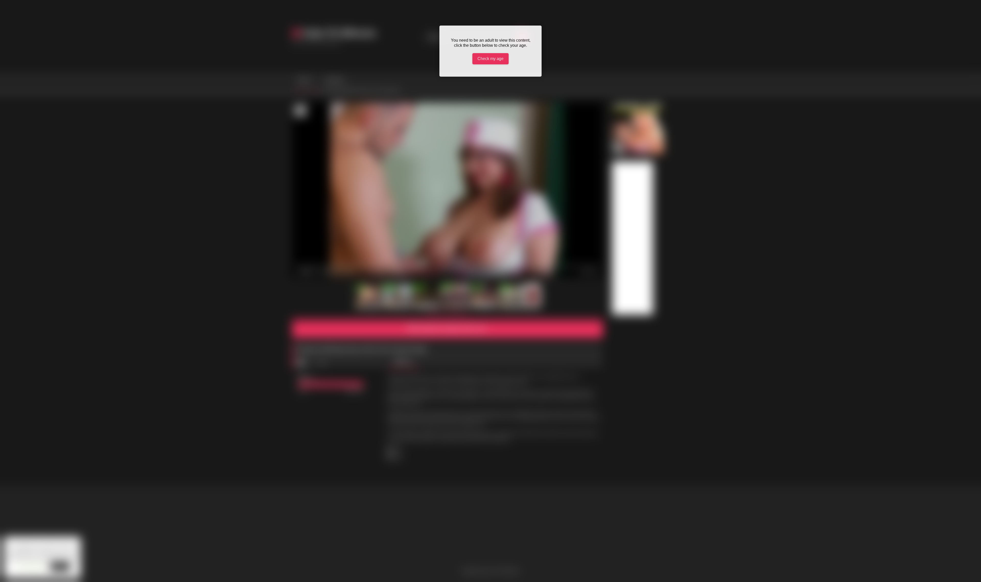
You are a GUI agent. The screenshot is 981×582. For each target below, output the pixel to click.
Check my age (490, 58)
